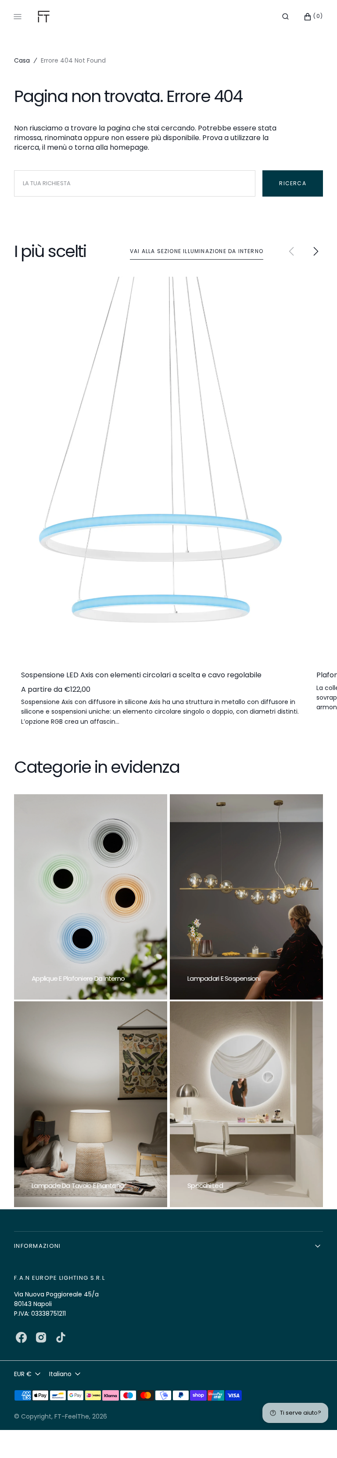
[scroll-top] (316, 1437)
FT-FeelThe (71, 1416)
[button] (285, 16)
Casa (22, 60)
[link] (161, 467)
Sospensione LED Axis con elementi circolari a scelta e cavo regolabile (141, 675)
